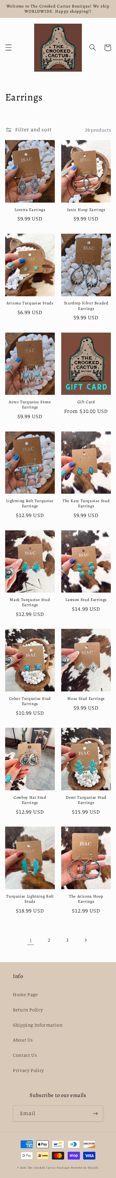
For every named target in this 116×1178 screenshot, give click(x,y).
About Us (23, 1040)
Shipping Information (38, 1025)
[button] (8, 47)
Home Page (25, 994)
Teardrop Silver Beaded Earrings (86, 305)
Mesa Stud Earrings (85, 698)
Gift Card (86, 402)
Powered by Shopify (85, 1167)
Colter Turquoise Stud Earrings (30, 701)
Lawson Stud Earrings (86, 599)
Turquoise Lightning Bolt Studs (29, 899)
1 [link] (30, 940)
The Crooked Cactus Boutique (48, 1167)
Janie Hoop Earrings (86, 209)
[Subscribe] (95, 1113)
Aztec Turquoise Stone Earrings (30, 404)
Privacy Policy (28, 1070)
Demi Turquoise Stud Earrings (86, 800)
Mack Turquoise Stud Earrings (30, 602)
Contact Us (25, 1055)
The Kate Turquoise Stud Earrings (86, 503)
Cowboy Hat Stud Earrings (30, 800)
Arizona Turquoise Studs (29, 303)
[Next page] (85, 940)
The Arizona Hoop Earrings (86, 899)
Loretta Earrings (30, 209)
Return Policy (28, 1009)
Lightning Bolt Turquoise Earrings (29, 503)
